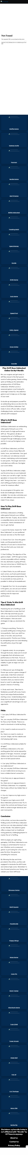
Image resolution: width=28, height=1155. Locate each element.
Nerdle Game (14, 179)
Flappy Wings (14, 941)
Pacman (14, 162)
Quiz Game (14, 296)
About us (14, 1138)
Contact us (14, 1142)
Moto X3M (14, 1108)
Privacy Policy (14, 1145)
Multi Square (14, 907)
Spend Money (14, 246)
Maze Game (14, 957)
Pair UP (14, 1075)
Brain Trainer (14, 991)
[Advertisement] (14, 18)
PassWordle (14, 924)
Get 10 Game (14, 196)
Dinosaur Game (14, 890)
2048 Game (14, 280)
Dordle (14, 263)
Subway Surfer (14, 146)
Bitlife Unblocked (14, 213)
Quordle (14, 364)
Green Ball (14, 1058)
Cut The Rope (14, 1091)
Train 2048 (14, 1024)
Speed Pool (14, 313)
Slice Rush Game (14, 1008)
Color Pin (14, 974)
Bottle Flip (14, 1125)
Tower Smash (14, 1041)
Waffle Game (14, 129)
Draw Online (14, 347)
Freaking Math (14, 229)
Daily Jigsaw (14, 330)
